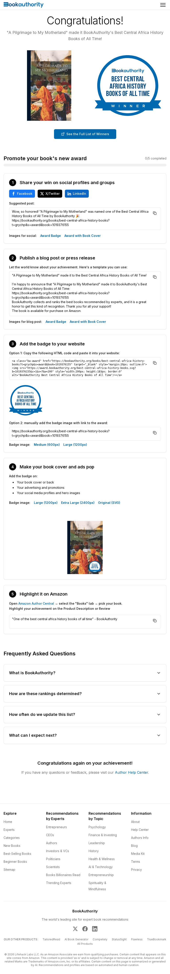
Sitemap (9, 869)
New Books (12, 845)
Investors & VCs (57, 851)
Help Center (140, 830)
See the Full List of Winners (87, 134)
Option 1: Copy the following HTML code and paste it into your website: (64, 353)
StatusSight (119, 939)
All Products (85, 943)
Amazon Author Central (36, 603)
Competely (100, 939)
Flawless (137, 939)
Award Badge (50, 236)
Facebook (24, 193)
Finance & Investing (103, 835)
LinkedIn (79, 193)
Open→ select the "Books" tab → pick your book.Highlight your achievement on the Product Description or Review (65, 606)
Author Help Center (131, 772)
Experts (9, 830)
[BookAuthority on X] (75, 928)
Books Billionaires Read (63, 875)
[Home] (24, 5)
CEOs (50, 835)
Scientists (53, 867)
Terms (135, 861)
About (135, 822)
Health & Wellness (102, 859)
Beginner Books (15, 861)
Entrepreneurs (56, 827)
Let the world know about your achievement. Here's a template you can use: (68, 267)
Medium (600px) (47, 444)
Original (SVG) (109, 503)
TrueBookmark (156, 939)
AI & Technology (101, 867)
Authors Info (140, 838)
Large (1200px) (75, 444)
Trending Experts (58, 883)
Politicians (53, 859)
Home (8, 822)
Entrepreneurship (101, 875)
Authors (51, 843)
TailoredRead (51, 939)
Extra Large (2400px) (78, 503)
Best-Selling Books (17, 853)
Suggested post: (22, 203)
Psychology (97, 827)
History (94, 851)
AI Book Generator (76, 939)
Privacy (136, 869)
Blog (134, 845)
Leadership (97, 843)
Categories (12, 838)
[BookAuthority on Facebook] (85, 928)
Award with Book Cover (82, 236)
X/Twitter (53, 193)
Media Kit (138, 853)
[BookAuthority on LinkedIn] (94, 928)
